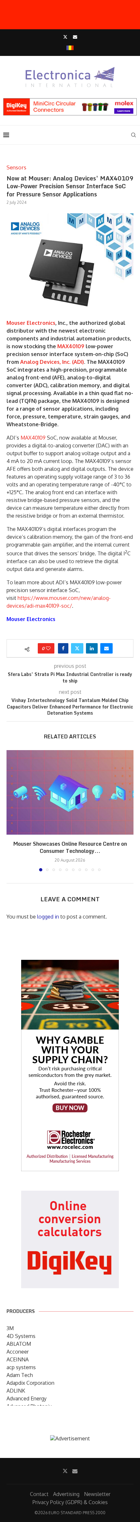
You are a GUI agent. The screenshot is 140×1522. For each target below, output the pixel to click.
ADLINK (16, 1390)
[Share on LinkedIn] (92, 648)
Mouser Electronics (31, 323)
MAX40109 (70, 346)
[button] (12, 810)
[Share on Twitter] (77, 648)
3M (10, 1328)
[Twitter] (65, 36)
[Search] (133, 135)
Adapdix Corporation (30, 1383)
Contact (39, 1494)
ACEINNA (18, 1359)
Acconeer (18, 1351)
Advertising (66, 1494)
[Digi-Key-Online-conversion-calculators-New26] (70, 1195)
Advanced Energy (27, 1398)
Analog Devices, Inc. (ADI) (52, 362)
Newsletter (97, 1494)
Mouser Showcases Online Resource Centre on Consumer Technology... (70, 847)
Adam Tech (20, 1375)
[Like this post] (48, 648)
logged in (48, 916)
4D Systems (21, 1336)
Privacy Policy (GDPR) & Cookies (70, 1502)
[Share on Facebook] (63, 648)
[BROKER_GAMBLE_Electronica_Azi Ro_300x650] (70, 964)
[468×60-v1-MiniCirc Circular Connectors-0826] (70, 101)
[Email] (75, 36)
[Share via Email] (106, 648)
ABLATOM (19, 1344)
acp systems (21, 1367)
